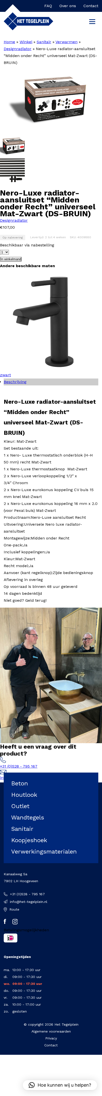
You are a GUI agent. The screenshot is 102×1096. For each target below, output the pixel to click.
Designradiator (17, 48)
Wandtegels (27, 817)
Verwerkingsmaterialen (44, 851)
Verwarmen (66, 42)
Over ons (67, 5)
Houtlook (24, 794)
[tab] (51, 382)
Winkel (26, 42)
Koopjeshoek (29, 840)
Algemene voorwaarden (51, 1031)
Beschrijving (15, 381)
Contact (90, 5)
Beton (19, 783)
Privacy (51, 1038)
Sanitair (44, 42)
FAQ (48, 5)
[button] (60, 1085)
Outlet (20, 806)
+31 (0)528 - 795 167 (18, 766)
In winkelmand (10, 259)
